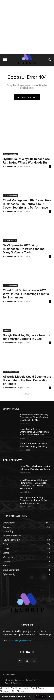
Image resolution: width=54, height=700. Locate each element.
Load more (26, 394)
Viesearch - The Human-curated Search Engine (22, 688)
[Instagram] (27, 660)
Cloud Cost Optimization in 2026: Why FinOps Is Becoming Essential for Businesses (26, 294)
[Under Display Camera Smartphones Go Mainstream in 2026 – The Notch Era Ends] (10, 433)
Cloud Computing (10, 154)
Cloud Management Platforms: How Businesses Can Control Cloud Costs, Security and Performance (27, 204)
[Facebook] (20, 660)
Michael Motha (9, 166)
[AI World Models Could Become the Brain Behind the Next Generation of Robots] (27, 361)
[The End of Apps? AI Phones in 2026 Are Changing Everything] (10, 447)
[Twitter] (34, 660)
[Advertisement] (27, 27)
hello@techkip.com (23, 640)
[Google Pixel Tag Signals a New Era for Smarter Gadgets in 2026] (27, 320)
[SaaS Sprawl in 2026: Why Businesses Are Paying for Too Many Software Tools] (27, 230)
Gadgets (7, 330)
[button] (27, 696)
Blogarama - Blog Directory (12, 691)
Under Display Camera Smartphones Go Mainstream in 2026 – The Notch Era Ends (34, 432)
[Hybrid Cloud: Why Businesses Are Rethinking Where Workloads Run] (27, 144)
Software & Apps (10, 240)
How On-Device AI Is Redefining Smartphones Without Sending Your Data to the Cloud (34, 417)
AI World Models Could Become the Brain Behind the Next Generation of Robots (27, 380)
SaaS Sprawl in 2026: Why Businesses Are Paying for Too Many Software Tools (23, 249)
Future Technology (11, 372)
